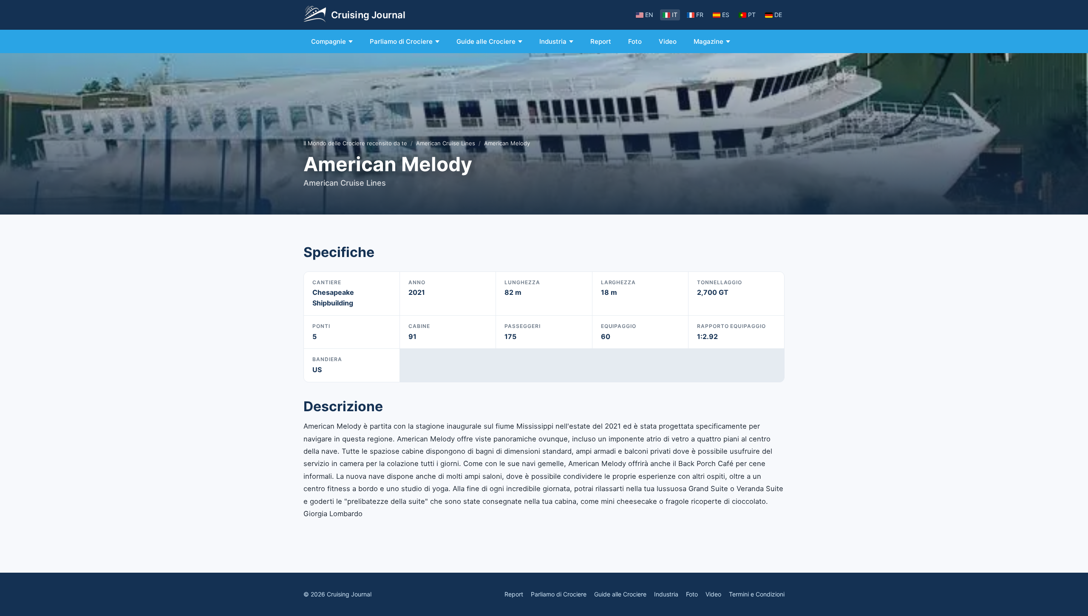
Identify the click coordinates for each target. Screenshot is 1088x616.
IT (674, 14)
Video (668, 41)
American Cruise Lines (445, 143)
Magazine (708, 41)
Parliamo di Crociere (401, 41)
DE (778, 14)
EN (649, 14)
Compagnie (328, 41)
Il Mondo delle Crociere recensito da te (355, 143)
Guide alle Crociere (486, 41)
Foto (635, 41)
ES (725, 14)
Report (600, 41)
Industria (553, 41)
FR (699, 14)
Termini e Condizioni (757, 594)
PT (752, 14)
